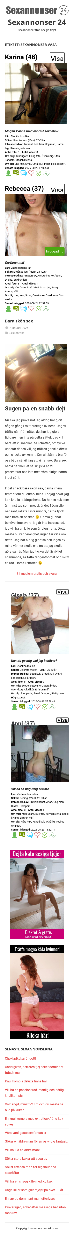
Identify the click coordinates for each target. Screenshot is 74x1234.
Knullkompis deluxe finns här (26, 1081)
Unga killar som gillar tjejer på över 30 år (34, 1190)
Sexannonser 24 (37, 22)
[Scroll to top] (66, 1226)
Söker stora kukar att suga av (26, 1159)
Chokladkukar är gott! (20, 1058)
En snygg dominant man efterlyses (30, 1199)
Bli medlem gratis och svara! (37, 574)
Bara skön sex (19, 321)
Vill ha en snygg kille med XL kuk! (29, 1181)
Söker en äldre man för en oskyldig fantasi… (36, 1141)
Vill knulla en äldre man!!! (23, 1150)
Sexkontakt (16, 333)
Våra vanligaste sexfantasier (25, 1133)
